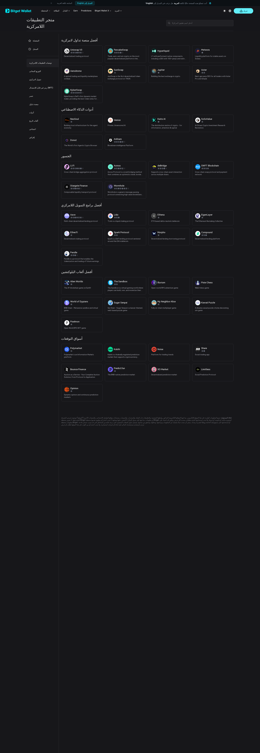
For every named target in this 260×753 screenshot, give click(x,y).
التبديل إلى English (84, 3)
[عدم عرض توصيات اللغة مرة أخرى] (51, 3)
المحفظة (44, 11)
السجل (35, 49)
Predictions (86, 11)
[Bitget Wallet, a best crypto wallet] (21, 11)
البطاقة (56, 11)
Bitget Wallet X (102, 11)
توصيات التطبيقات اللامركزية (40, 63)
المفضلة (36, 41)
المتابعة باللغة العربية (64, 3)
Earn (76, 11)
